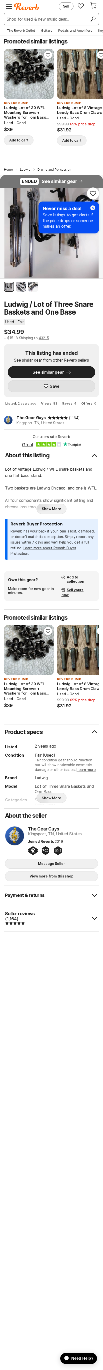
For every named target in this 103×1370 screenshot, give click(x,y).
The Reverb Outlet (21, 30)
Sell (66, 6)
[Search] (93, 19)
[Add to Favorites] (48, 55)
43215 (44, 338)
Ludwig (41, 777)
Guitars (46, 30)
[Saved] (80, 5)
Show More (51, 509)
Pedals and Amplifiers (75, 30)
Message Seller (51, 863)
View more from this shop (52, 876)
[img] (58, 418)
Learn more (86, 769)
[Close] (93, 208)
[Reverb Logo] (26, 6)
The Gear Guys (31, 417)
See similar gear (59, 181)
